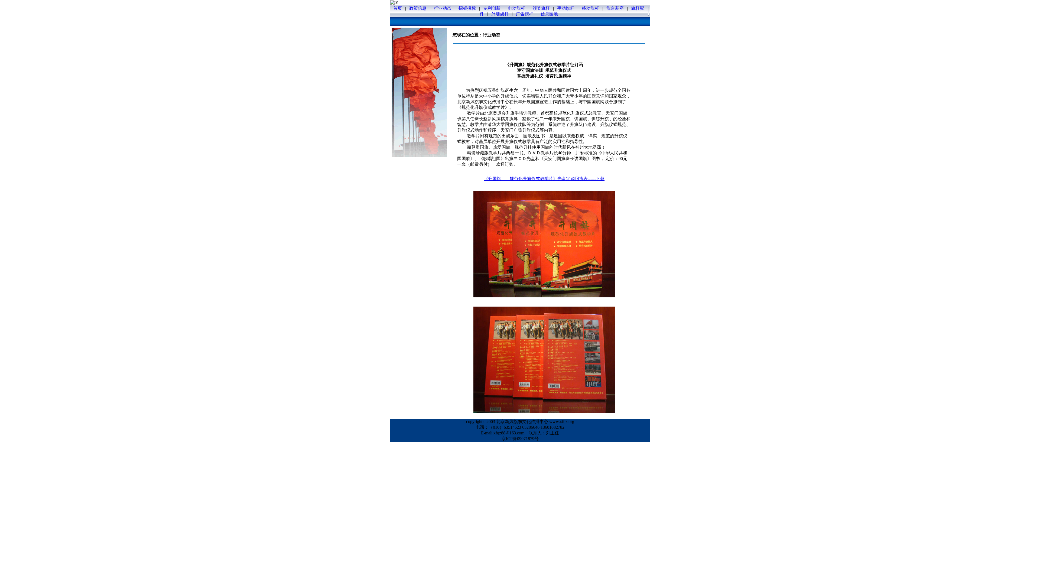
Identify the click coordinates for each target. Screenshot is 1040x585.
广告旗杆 (524, 14)
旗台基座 (615, 8)
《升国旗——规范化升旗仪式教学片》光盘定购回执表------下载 (544, 178)
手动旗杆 (565, 8)
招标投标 (467, 8)
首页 (397, 8)
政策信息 (418, 8)
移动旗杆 (590, 8)
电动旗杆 (516, 8)
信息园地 (549, 14)
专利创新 (491, 8)
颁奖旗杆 (541, 8)
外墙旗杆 (500, 14)
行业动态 (442, 8)
